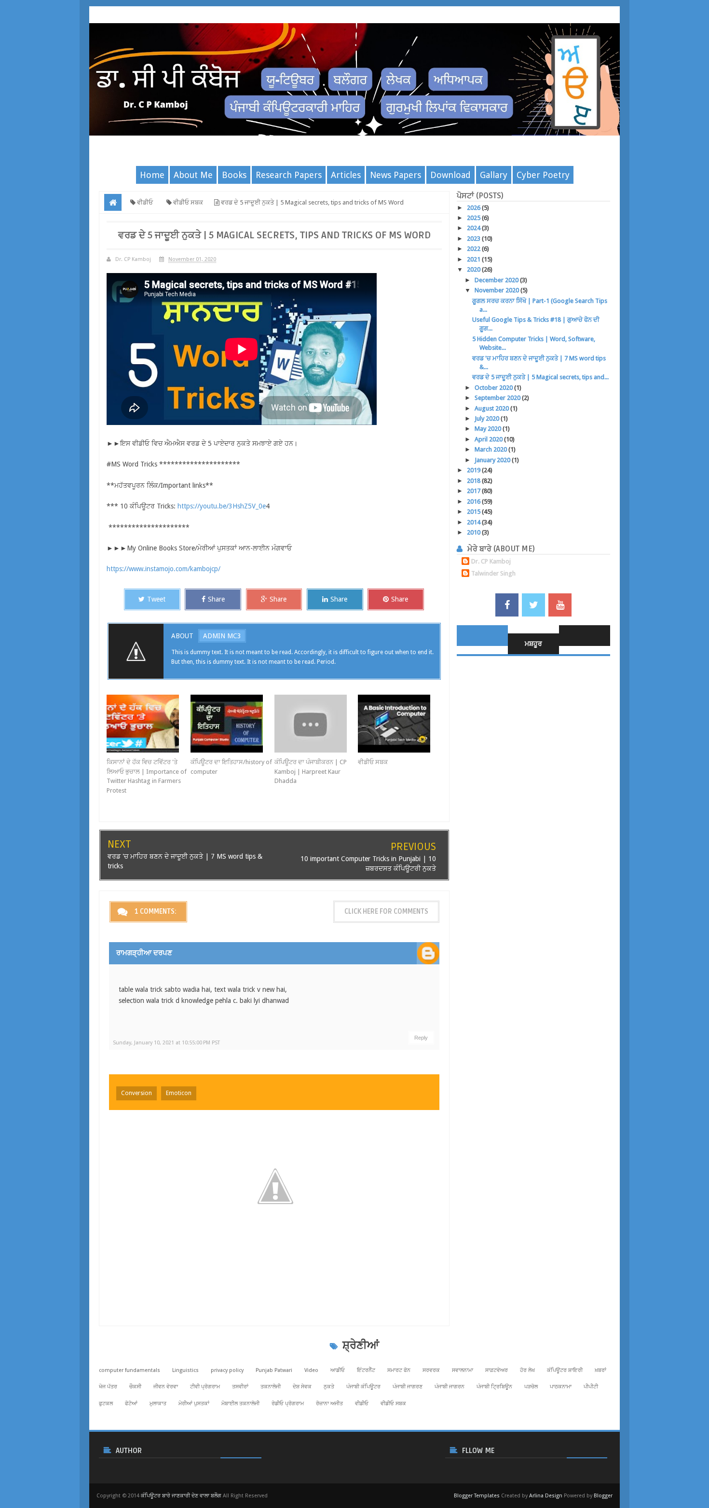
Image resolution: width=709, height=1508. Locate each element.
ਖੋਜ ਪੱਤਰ (108, 1387)
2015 (474, 511)
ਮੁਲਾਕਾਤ (158, 1403)
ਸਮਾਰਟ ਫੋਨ (398, 1370)
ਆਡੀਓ (337, 1370)
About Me (193, 175)
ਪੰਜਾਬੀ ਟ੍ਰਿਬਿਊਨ (494, 1387)
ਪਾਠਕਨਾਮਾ (561, 1387)
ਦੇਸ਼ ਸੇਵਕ (302, 1387)
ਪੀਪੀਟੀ (591, 1387)
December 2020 (497, 280)
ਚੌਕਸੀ (135, 1387)
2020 (474, 269)
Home (152, 175)
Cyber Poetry (543, 175)
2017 (474, 490)
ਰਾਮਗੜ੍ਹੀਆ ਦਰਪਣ (144, 952)
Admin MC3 (222, 636)
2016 (474, 501)
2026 (474, 207)
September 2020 (498, 397)
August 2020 (492, 408)
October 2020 (494, 387)
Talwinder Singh (493, 573)
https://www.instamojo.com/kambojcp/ (163, 569)
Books (234, 175)
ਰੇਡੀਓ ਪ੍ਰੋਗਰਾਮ (288, 1403)
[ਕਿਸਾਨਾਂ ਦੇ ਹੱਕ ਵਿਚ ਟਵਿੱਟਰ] (149, 724)
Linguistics (185, 1370)
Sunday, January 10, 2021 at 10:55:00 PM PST (166, 1043)
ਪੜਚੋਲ (531, 1387)
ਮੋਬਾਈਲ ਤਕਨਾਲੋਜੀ (240, 1403)
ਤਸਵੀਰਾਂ (240, 1387)
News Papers (395, 175)
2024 (474, 228)
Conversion (136, 1093)
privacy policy (227, 1370)
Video (311, 1370)
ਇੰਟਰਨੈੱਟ (366, 1370)
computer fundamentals (129, 1370)
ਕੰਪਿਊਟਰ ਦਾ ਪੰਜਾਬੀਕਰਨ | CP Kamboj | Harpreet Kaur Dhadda (310, 771)
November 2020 (497, 290)
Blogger (603, 1496)
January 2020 (493, 460)
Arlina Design (545, 1496)
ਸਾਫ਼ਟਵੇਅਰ (496, 1370)
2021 (474, 259)
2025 (474, 217)
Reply (421, 1038)
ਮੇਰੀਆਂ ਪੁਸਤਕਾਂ (193, 1403)
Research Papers (289, 175)
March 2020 (491, 449)
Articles (346, 175)
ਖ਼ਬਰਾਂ (600, 1370)
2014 (474, 522)
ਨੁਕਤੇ (329, 1387)
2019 (474, 470)
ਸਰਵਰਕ (431, 1370)
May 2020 (489, 428)
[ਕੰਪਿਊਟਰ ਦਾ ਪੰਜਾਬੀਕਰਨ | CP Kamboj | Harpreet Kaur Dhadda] (316, 724)
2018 (474, 480)
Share (216, 599)
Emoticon (178, 1093)
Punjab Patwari (274, 1370)
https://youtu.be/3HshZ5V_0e (221, 506)
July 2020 (488, 418)
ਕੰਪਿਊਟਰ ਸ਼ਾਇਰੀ (565, 1370)
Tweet (156, 599)
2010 (474, 532)
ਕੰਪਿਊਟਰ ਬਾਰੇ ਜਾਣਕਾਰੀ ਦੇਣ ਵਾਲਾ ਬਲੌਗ (181, 1496)
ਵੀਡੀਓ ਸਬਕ (373, 762)
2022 (474, 248)
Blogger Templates (477, 1496)
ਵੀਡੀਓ (361, 1403)
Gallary (493, 175)
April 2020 (489, 439)
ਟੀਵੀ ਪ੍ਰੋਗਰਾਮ (205, 1387)
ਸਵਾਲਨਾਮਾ (462, 1370)
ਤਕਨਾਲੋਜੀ (270, 1387)
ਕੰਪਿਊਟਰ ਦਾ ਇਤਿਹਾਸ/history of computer (231, 766)
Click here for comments (386, 911)
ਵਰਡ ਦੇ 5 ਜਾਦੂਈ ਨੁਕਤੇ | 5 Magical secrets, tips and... (540, 377)
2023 (474, 238)
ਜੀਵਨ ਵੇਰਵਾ (165, 1387)
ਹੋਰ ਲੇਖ (527, 1370)
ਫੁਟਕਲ (106, 1403)
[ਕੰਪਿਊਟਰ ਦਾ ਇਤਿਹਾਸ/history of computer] (232, 724)
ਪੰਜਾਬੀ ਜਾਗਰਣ (408, 1387)
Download (450, 175)
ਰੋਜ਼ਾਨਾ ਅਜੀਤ (329, 1403)
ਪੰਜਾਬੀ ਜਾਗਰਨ (449, 1387)
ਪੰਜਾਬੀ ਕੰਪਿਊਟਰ (363, 1387)
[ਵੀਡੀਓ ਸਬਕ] (400, 724)
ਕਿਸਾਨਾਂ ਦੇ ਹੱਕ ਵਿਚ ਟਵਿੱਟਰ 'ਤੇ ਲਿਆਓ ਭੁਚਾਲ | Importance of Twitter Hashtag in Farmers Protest (147, 776)
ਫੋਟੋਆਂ (131, 1403)
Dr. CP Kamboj (491, 561)
